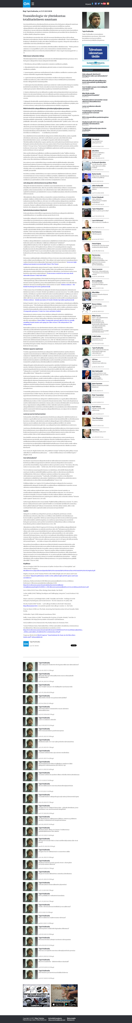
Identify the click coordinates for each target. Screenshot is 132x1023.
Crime (47, 311)
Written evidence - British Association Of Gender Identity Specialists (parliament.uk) (49, 300)
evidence (68, 284)
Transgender (28, 311)
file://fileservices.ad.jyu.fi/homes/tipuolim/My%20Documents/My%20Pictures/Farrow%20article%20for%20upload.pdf (59, 570)
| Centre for (41, 311)
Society (38, 286)
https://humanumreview (30, 606)
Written (63, 284)
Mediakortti (71, 1020)
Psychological (32, 286)
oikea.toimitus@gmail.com (56, 1020)
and (50, 311)
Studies (58, 311)
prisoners (35, 311)
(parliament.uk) (45, 286)
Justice (54, 311)
